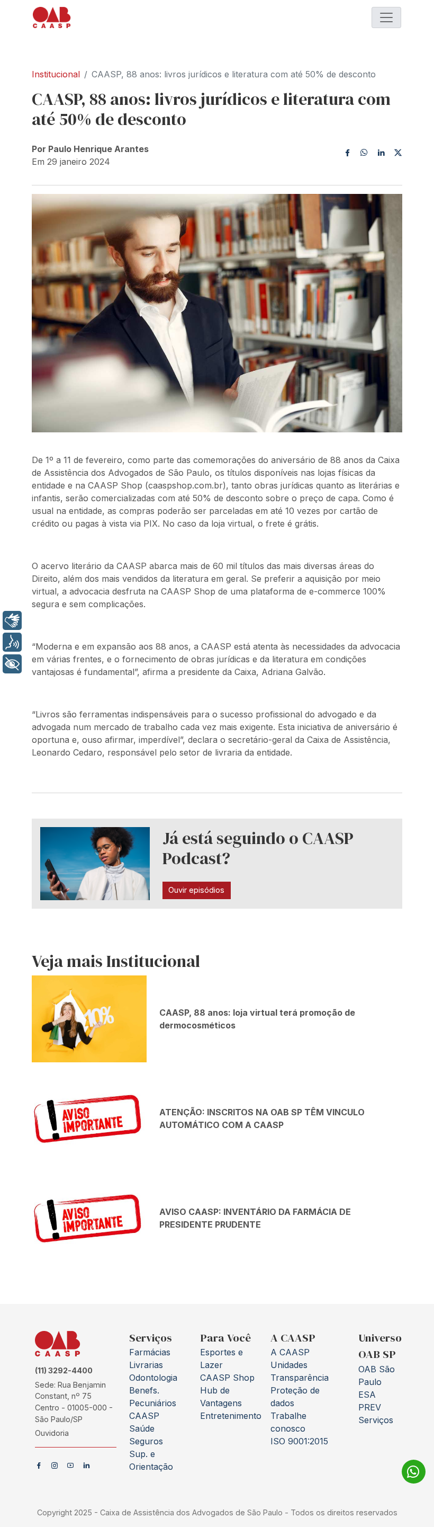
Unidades (289, 1365)
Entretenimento (230, 1415)
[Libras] (12, 620)
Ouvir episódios (196, 889)
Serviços (375, 1420)
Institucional (56, 74)
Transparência (299, 1377)
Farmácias (149, 1352)
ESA (367, 1394)
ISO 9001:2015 (299, 1441)
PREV (369, 1407)
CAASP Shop (227, 1377)
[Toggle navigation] (386, 17)
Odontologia (153, 1377)
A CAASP (290, 1352)
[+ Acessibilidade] (12, 663)
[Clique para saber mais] (414, 1472)
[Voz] (12, 642)
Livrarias (146, 1365)
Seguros (146, 1441)
